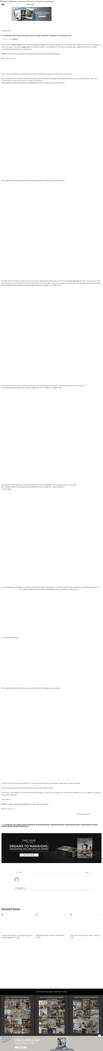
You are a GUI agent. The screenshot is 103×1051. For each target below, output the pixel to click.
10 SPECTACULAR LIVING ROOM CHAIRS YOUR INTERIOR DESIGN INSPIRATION (34, 54)
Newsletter (41, 792)
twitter (4, 795)
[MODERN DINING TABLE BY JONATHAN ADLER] (51, 923)
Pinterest (13, 795)
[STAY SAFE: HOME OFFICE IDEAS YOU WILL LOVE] (85, 923)
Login (87, 872)
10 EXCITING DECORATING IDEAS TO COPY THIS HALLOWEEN (28, 804)
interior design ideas (43, 824)
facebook (97, 792)
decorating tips (10, 824)
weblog (15, 39)
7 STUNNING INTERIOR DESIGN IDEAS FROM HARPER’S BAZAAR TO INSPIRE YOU (36, 35)
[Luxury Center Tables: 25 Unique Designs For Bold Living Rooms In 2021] (17, 923)
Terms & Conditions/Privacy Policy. (27, 8)
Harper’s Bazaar (21, 824)
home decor (31, 824)
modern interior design (21, 826)
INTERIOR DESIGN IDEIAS (57, 824)
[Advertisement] (51, 973)
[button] (100, 1018)
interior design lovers (72, 824)
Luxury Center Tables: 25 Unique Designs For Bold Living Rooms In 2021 (17, 936)
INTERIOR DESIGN (6, 30)
